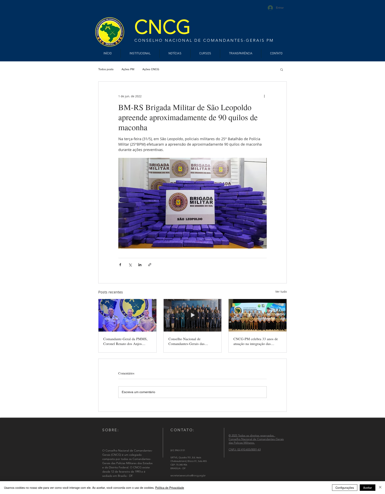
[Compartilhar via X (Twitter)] (130, 265)
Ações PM (128, 69)
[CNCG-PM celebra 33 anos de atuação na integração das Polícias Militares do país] (258, 315)
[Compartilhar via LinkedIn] (140, 265)
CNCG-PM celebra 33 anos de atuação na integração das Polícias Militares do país (255, 341)
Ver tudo (281, 291)
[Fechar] (380, 487)
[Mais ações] (264, 96)
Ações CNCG (150, 69)
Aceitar (367, 488)
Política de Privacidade (169, 488)
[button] (282, 69)
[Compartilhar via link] (150, 265)
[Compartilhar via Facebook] (120, 265)
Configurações (344, 488)
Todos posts (105, 69)
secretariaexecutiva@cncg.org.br (188, 475)
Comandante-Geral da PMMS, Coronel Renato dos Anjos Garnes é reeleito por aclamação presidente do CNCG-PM (126, 341)
